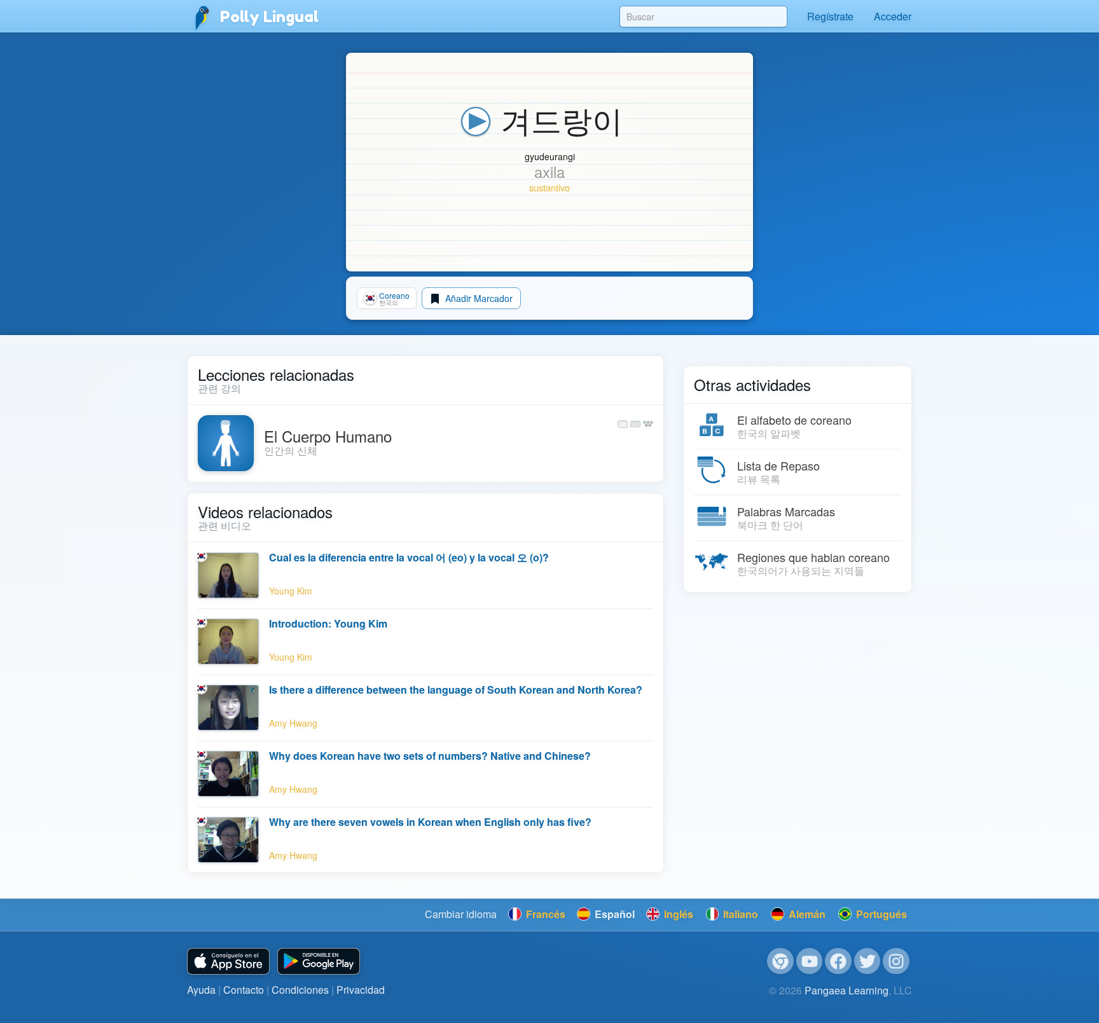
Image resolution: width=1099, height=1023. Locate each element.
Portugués (880, 914)
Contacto (243, 989)
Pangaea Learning (846, 990)
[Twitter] (867, 961)
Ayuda (201, 989)
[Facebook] (838, 961)
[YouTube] (809, 961)
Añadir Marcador (478, 298)
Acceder (892, 16)
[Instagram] (896, 961)
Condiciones (300, 989)
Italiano (739, 914)
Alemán (806, 914)
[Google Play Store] (318, 961)
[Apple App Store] (228, 961)
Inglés (677, 914)
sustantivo (549, 187)
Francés (544, 914)
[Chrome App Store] (780, 961)
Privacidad (360, 989)
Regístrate (830, 16)
